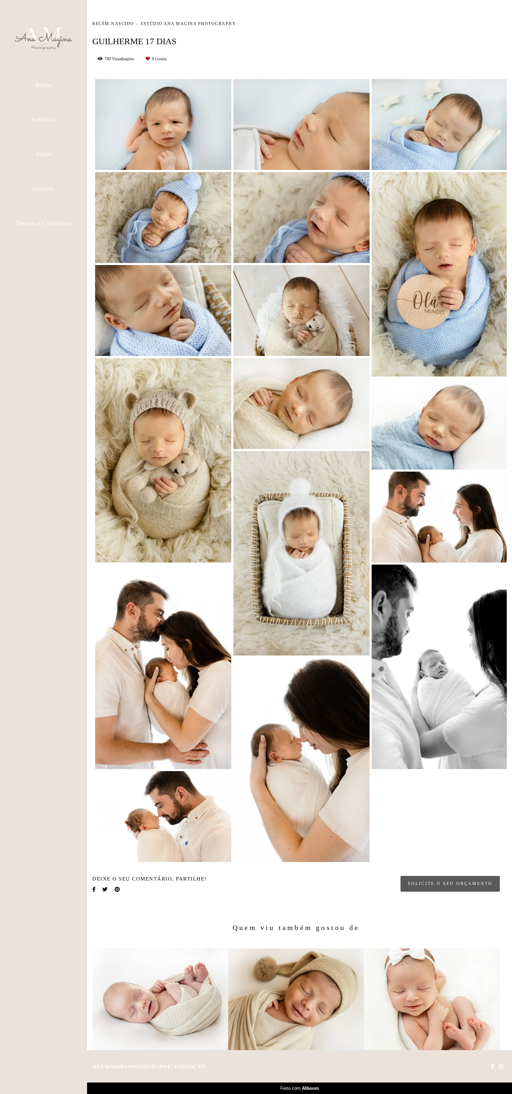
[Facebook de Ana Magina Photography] (492, 1067)
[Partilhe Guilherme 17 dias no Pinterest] (117, 889)
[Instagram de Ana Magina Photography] (501, 1067)
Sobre (44, 154)
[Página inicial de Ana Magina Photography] (43, 36)
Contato (43, 189)
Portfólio (43, 120)
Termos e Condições (43, 223)
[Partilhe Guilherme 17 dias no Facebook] (93, 889)
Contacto (190, 1066)
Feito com (299, 1088)
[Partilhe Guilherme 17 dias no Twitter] (105, 889)
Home (43, 85)
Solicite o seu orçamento (450, 883)
